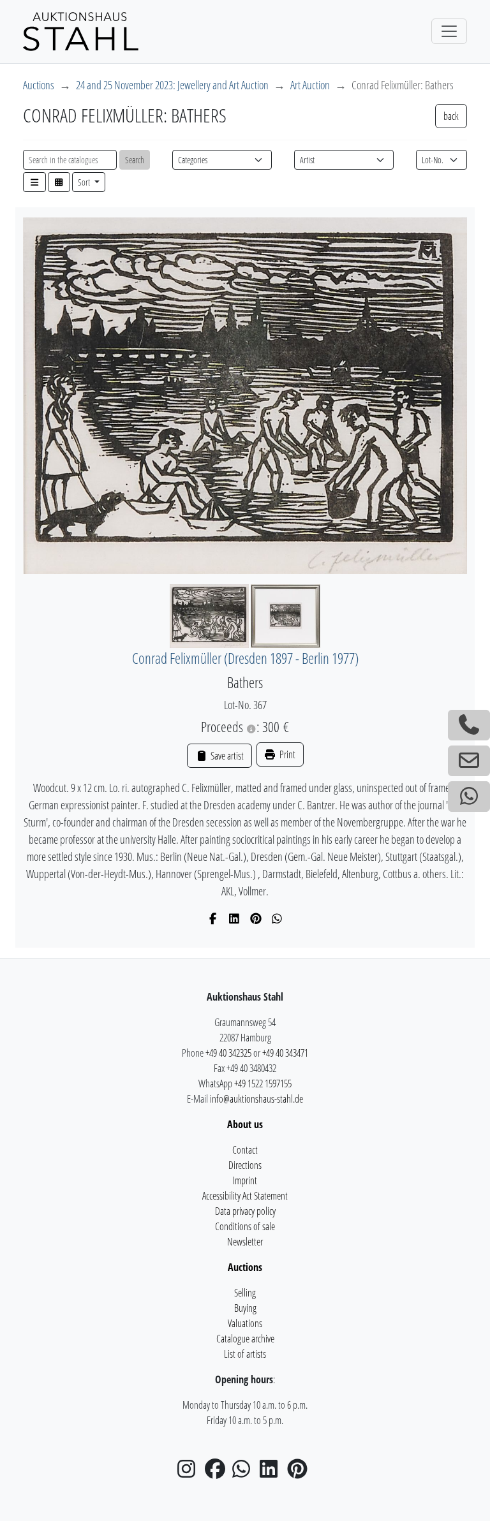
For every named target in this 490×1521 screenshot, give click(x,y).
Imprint (245, 1180)
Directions (245, 1165)
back (451, 116)
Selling (245, 1293)
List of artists (245, 1354)
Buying (245, 1308)
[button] (34, 182)
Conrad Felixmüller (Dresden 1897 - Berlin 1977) (245, 658)
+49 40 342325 (228, 1053)
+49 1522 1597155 (263, 1083)
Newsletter (245, 1242)
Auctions (38, 84)
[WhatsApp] (277, 918)
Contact (245, 1150)
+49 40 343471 (285, 1053)
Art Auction (310, 84)
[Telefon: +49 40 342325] (469, 725)
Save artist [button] (226, 756)
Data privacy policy (245, 1211)
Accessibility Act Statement (245, 1196)
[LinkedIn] (234, 918)
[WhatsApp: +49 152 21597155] (469, 796)
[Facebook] (213, 918)
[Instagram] (190, 1473)
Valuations (245, 1323)
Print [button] (286, 754)
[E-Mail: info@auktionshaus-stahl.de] (469, 761)
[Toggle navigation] (449, 31)
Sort (85, 182)
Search (134, 160)
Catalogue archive (245, 1339)
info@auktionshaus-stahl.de (256, 1099)
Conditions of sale (245, 1226)
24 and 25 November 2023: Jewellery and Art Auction (172, 84)
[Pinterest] (256, 918)
